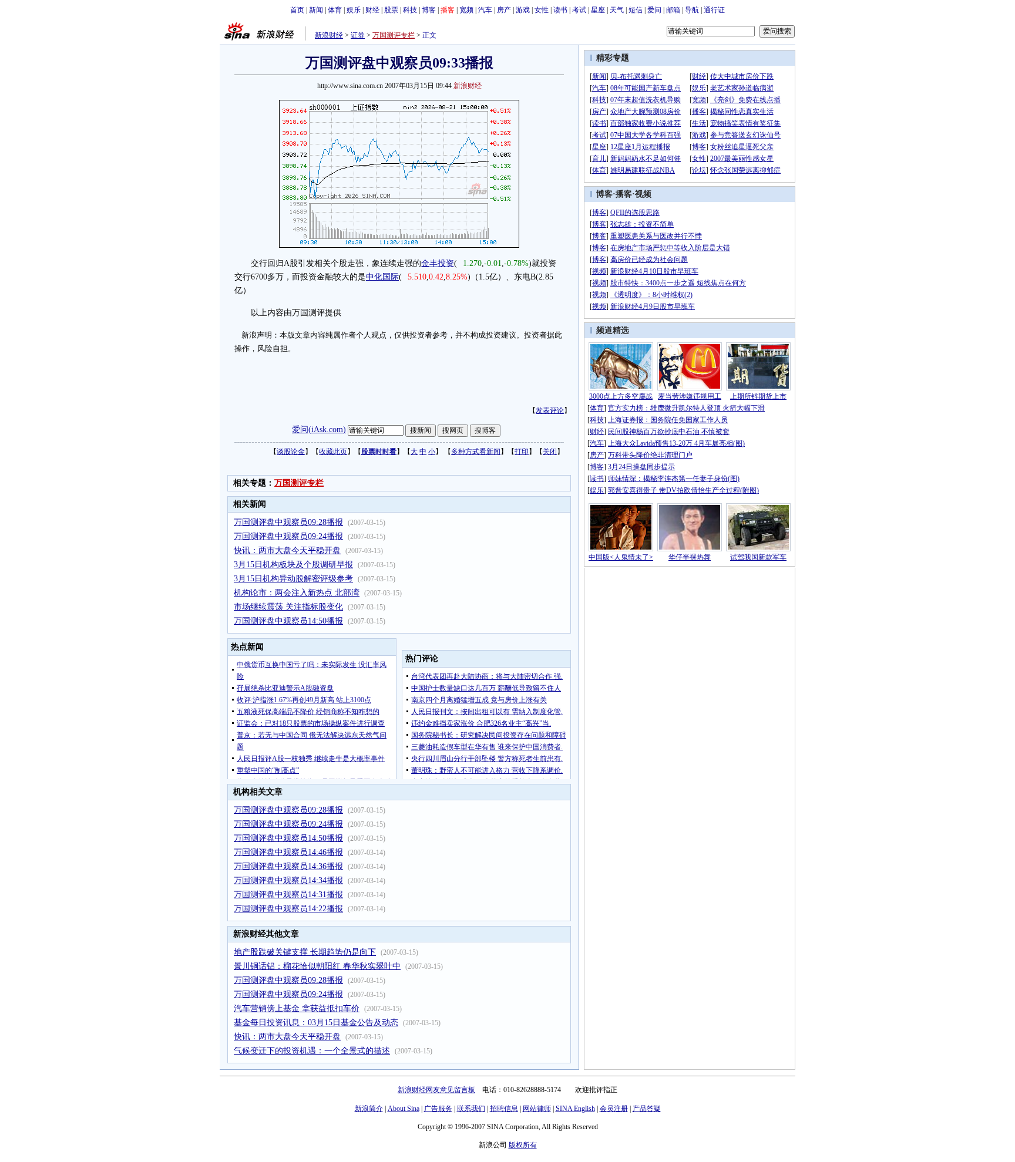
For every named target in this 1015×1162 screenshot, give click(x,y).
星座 (598, 10)
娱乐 (354, 10)
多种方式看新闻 (475, 451)
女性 (542, 10)
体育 (335, 10)
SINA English (575, 1108)
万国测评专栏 (393, 35)
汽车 (485, 10)
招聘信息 (504, 1108)
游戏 (523, 10)
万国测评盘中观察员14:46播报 (288, 852)
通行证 (714, 10)
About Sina (403, 1108)
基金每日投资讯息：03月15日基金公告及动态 (316, 1022)
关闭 (550, 451)
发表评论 (550, 410)
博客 (429, 10)
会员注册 (614, 1108)
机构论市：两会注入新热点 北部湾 (296, 592)
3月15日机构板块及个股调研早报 (293, 564)
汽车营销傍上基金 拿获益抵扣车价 (296, 1008)
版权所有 (523, 1145)
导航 (692, 10)
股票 (391, 10)
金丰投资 (437, 263)
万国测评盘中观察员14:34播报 (288, 880)
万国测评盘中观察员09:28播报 (288, 522)
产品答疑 (647, 1108)
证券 (358, 35)
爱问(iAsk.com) (319, 429)
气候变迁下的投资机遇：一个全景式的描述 (312, 1050)
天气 (617, 10)
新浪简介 (369, 1108)
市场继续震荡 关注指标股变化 (288, 606)
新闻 (316, 10)
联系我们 (471, 1108)
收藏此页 (333, 451)
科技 (410, 10)
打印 (522, 451)
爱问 (654, 10)
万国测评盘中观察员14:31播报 (288, 894)
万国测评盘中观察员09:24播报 (288, 536)
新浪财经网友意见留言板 (436, 1090)
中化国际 (382, 276)
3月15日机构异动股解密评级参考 (293, 578)
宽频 (466, 10)
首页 (297, 10)
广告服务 (438, 1108)
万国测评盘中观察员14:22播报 (288, 908)
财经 (372, 10)
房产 (504, 10)
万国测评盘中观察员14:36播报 (288, 866)
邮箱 (673, 10)
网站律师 (537, 1108)
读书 (560, 10)
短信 (636, 10)
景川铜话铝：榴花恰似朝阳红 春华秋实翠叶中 (317, 966)
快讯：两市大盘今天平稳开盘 (287, 550)
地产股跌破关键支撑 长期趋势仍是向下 (305, 952)
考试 (579, 10)
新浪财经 (329, 35)
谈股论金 (291, 451)
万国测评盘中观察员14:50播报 (288, 621)
